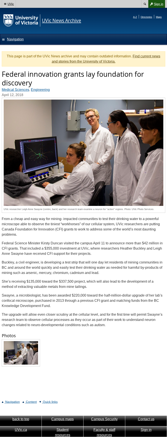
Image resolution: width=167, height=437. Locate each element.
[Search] (144, 4)
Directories (146, 17)
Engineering (40, 90)
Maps (159, 17)
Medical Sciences (15, 90)
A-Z (135, 17)
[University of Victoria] (20, 20)
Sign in (155, 5)
